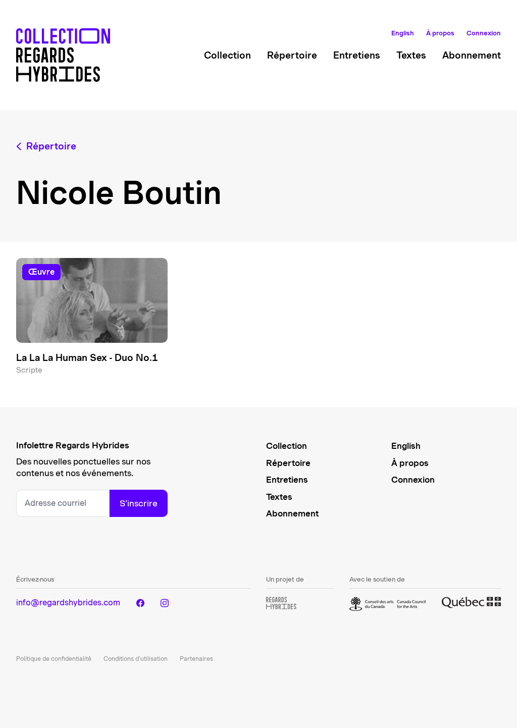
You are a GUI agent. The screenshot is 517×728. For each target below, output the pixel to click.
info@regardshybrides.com (68, 602)
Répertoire (292, 55)
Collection (227, 55)
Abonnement (471, 55)
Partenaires (196, 658)
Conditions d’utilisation (136, 658)
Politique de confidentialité (53, 658)
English (402, 33)
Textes (411, 55)
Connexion (484, 33)
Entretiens (356, 55)
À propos (440, 33)
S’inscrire (139, 503)
